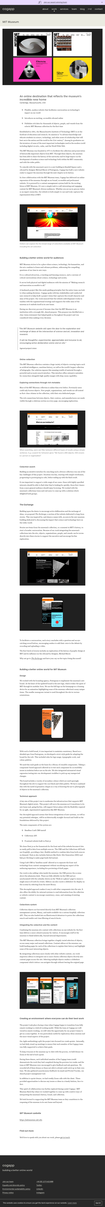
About (45, 9)
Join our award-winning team (55, 2)
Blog (82, 9)
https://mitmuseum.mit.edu (31, 1120)
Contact (99, 9)
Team (74, 9)
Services (64, 9)
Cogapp (8, 9)
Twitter (39, 1185)
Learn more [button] (72, 1203)
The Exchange (36, 658)
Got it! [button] (98, 1203)
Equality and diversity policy (13, 1185)
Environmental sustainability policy (16, 1189)
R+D (89, 9)
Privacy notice (8, 1193)
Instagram (40, 1193)
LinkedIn (39, 1189)
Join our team (7, 1182)
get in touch (65, 1137)
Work (54, 9)
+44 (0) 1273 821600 (44, 1182)
